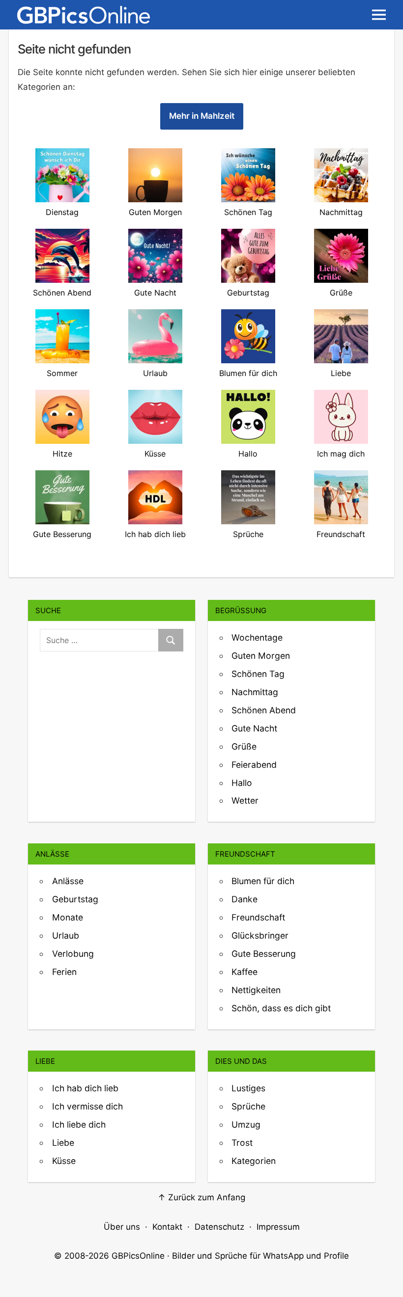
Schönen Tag (258, 674)
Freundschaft (258, 917)
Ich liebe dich (79, 1124)
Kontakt (167, 1227)
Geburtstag (75, 899)
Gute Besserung (263, 953)
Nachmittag (254, 692)
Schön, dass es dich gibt (281, 1008)
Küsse (64, 1161)
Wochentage (257, 637)
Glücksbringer (259, 935)
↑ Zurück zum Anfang (201, 1197)
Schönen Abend (263, 710)
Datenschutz (219, 1227)
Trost (242, 1142)
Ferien (64, 972)
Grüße (244, 746)
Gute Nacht (254, 728)
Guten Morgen (260, 655)
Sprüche (248, 1106)
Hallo (241, 783)
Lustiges (248, 1088)
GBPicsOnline (138, 1256)
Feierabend (254, 764)
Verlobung (73, 953)
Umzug (245, 1124)
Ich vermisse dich (87, 1106)
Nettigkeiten (256, 990)
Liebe (63, 1142)
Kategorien (253, 1161)
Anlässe (68, 881)
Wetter (245, 800)
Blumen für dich (262, 881)
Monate (67, 917)
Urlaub (65, 935)
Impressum (278, 1227)
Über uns (122, 1227)
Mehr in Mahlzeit (201, 116)
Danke (244, 899)
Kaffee (244, 972)
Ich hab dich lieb (85, 1088)
